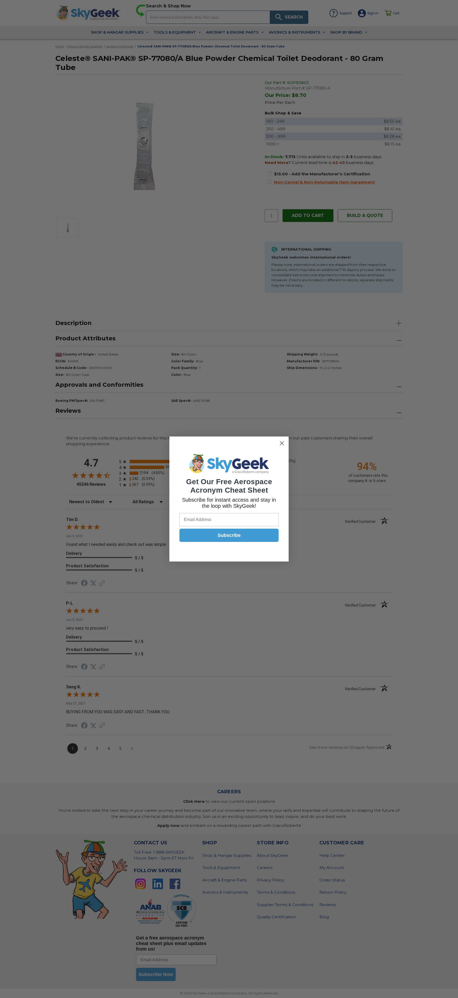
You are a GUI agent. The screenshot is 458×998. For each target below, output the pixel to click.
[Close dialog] (282, 443)
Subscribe (229, 535)
